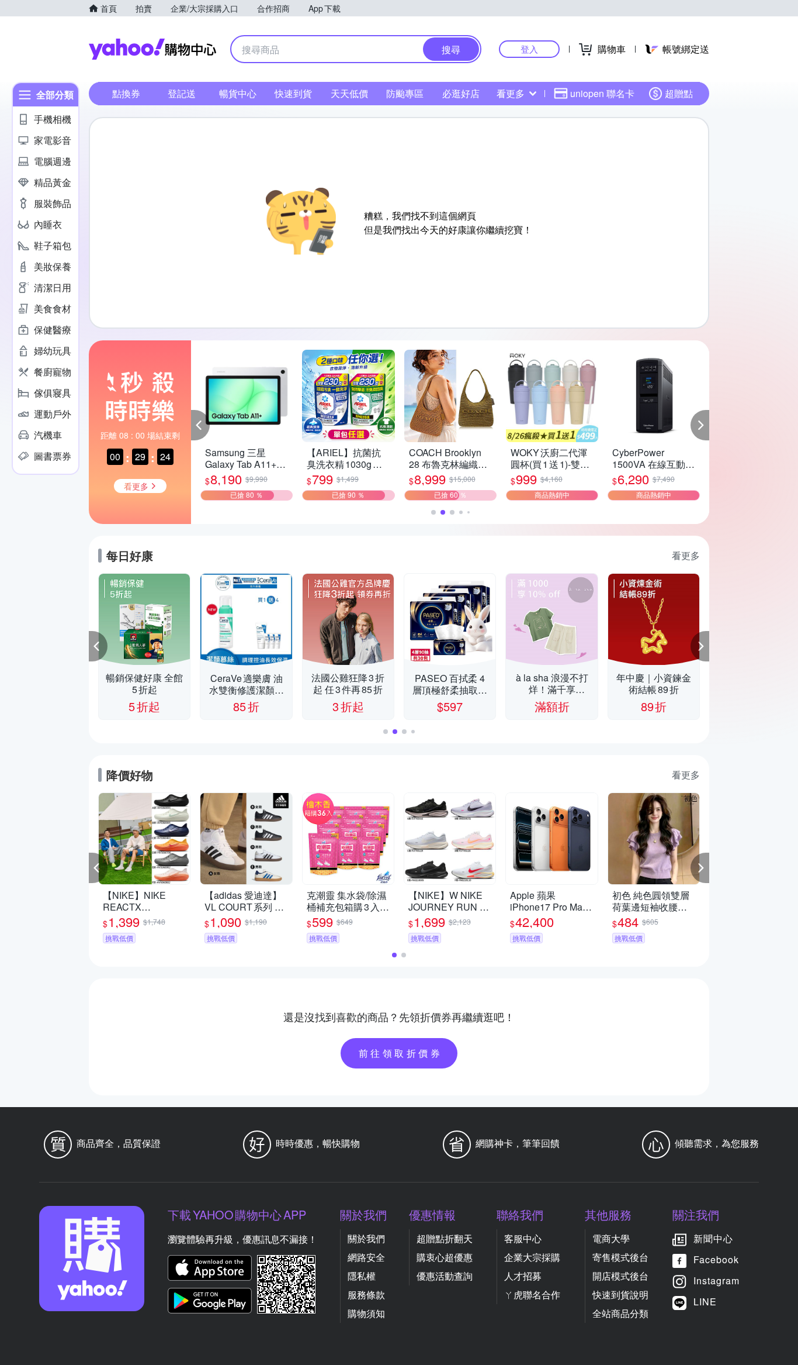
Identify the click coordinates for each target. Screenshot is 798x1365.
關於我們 (366, 1238)
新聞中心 (713, 1238)
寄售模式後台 (620, 1257)
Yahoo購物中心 (152, 49)
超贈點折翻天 (445, 1238)
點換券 (126, 93)
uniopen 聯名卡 (602, 93)
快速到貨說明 (620, 1294)
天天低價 (349, 93)
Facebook (716, 1259)
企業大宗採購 (532, 1257)
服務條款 (366, 1294)
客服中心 (523, 1238)
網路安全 (366, 1257)
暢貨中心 (237, 93)
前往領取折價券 (401, 1053)
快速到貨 (293, 93)
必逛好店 (461, 93)
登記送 (182, 93)
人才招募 (523, 1276)
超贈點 (679, 93)
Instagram (716, 1280)
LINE (705, 1301)
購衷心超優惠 (445, 1257)
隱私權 (362, 1276)
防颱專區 (405, 93)
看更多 (511, 93)
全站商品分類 (620, 1313)
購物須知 (366, 1313)
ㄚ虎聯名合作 (532, 1294)
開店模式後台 (620, 1276)
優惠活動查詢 (445, 1276)
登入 (529, 49)
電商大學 (611, 1238)
